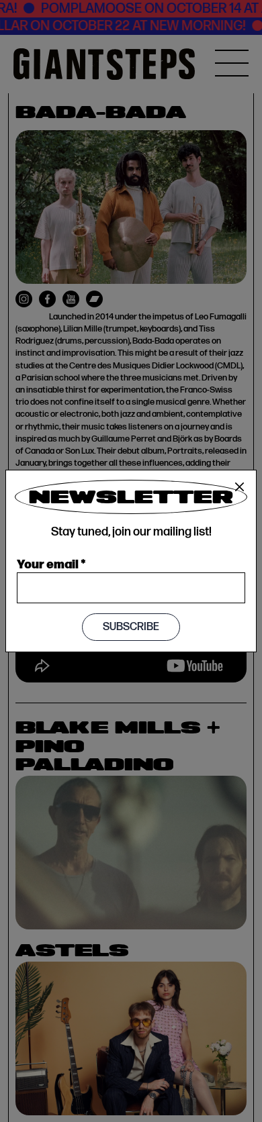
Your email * (51, 563)
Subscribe (131, 627)
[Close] (240, 487)
